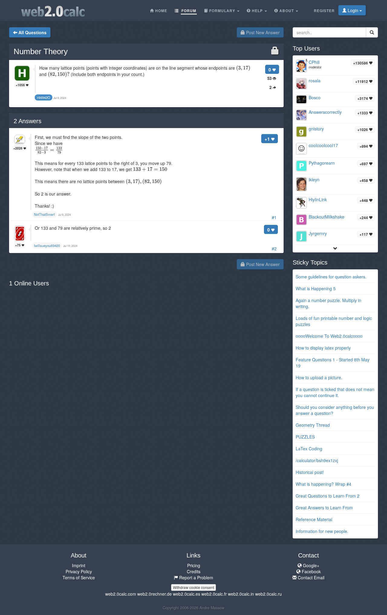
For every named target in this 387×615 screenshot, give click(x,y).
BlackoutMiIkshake (326, 217)
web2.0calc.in (241, 594)
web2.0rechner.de (154, 594)
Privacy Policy (79, 571)
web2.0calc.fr (214, 594)
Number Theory (41, 51)
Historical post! (310, 472)
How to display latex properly (323, 348)
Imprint (78, 565)
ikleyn (314, 179)
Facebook (311, 571)
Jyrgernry (318, 233)
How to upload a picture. (319, 377)
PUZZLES (305, 437)
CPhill (314, 62)
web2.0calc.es (186, 594)
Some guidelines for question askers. (331, 277)
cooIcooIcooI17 (323, 145)
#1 (274, 217)
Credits (193, 571)
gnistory (316, 129)
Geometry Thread (313, 425)
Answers (27, 121)
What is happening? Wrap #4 (323, 484)
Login (352, 10)
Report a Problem (195, 577)
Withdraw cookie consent (193, 587)
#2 (274, 248)
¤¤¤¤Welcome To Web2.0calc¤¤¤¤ (329, 336)
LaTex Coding (309, 449)
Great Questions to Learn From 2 (327, 496)
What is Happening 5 (316, 288)
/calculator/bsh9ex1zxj (317, 460)
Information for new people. (322, 531)
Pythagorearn (322, 163)
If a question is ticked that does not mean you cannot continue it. (335, 392)
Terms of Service (79, 577)
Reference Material (314, 519)
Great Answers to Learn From (324, 508)
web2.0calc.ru (268, 594)
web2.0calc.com (120, 594)
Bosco (314, 97)
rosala (314, 80)
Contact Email (310, 577)
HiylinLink (318, 199)
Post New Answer (262, 32)
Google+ (310, 565)
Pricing (193, 565)
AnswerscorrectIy (325, 112)
